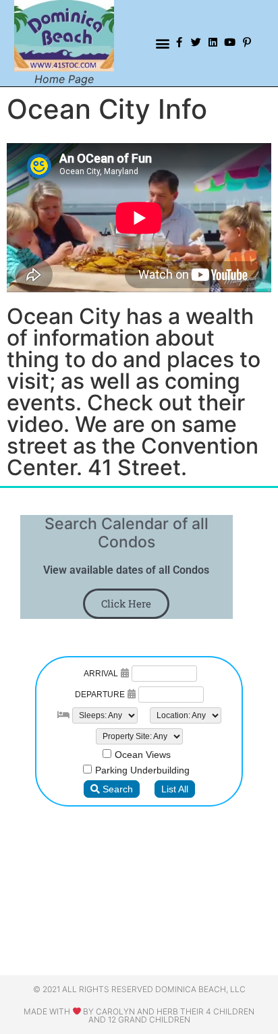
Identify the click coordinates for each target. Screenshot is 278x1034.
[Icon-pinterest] (247, 42)
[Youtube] (230, 42)
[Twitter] (196, 42)
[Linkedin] (213, 42)
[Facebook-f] (179, 42)
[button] (163, 43)
